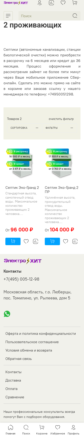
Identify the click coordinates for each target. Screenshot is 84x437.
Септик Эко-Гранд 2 (22, 187)
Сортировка (18, 127)
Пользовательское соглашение (32, 341)
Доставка (13, 380)
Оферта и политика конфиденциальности (40, 333)
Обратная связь (18, 358)
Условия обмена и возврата (28, 350)
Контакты (13, 371)
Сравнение (14, 397)
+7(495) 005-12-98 (21, 279)
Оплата (11, 388)
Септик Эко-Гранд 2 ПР (61, 189)
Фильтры (52, 127)
